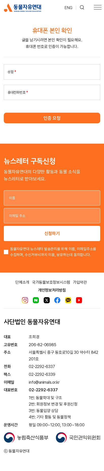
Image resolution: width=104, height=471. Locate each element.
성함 (12, 72)
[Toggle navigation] (97, 8)
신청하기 (52, 233)
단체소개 (22, 282)
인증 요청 (52, 118)
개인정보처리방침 (52, 290)
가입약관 (80, 282)
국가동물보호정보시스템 (51, 282)
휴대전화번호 (18, 92)
